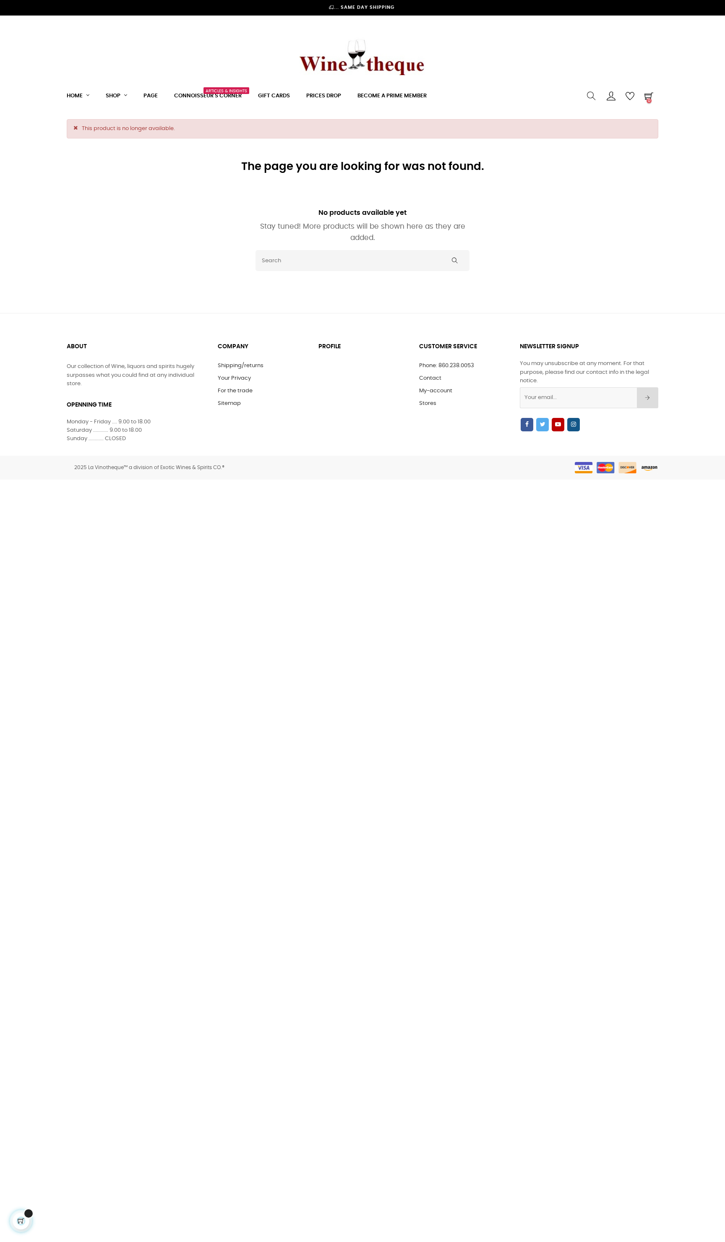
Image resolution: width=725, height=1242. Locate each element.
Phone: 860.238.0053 (446, 365)
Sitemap (229, 403)
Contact (430, 378)
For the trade (235, 391)
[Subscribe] (647, 397)
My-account (435, 391)
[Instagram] (573, 424)
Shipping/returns (240, 365)
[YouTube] (558, 424)
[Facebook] (527, 424)
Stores (427, 403)
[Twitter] (542, 424)
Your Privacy (234, 378)
